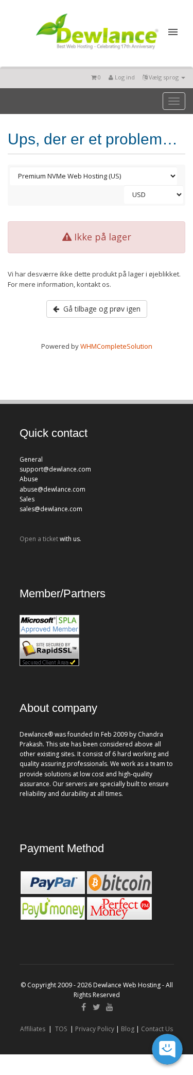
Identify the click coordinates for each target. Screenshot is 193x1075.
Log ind (124, 77)
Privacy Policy (94, 1028)
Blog (127, 1028)
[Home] (96, 51)
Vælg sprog (163, 77)
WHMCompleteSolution (116, 346)
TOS (61, 1028)
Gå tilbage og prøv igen (100, 309)
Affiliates (32, 1028)
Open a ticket (39, 538)
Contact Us (157, 1028)
